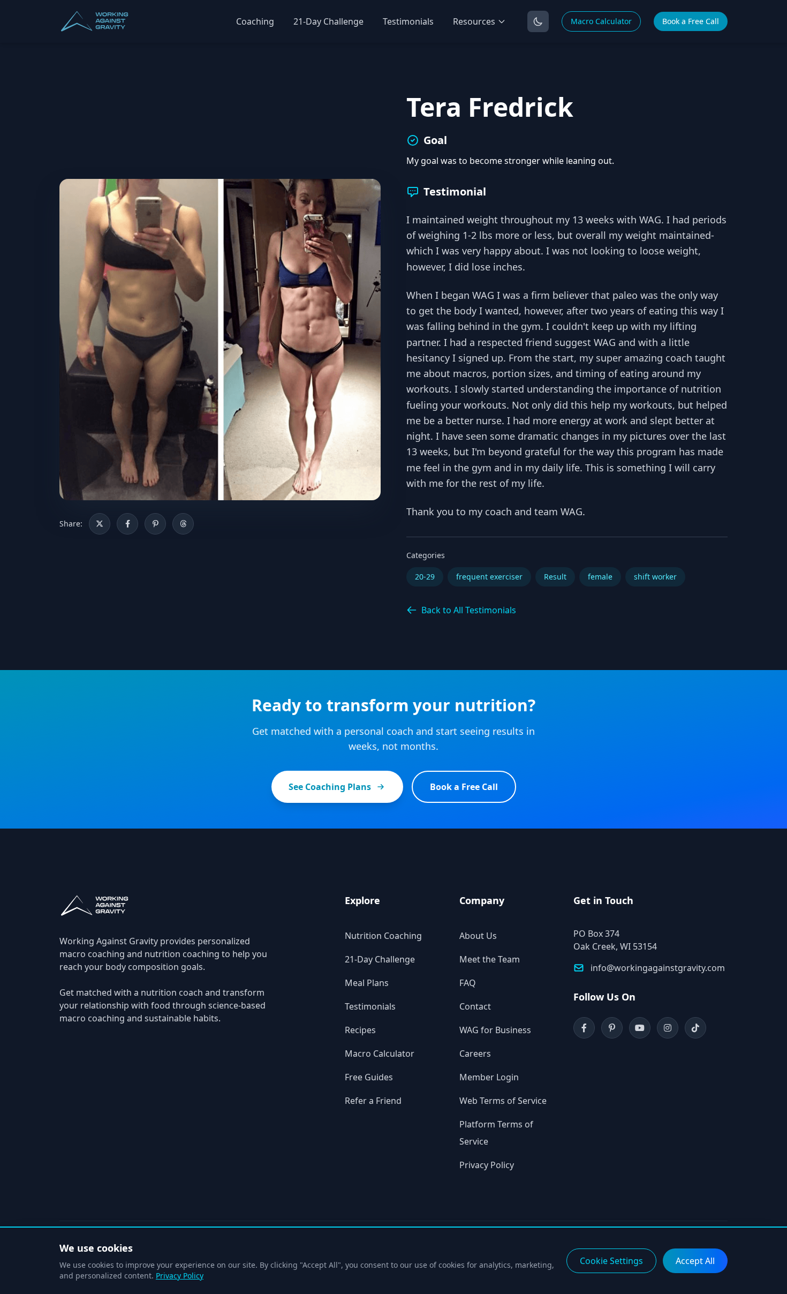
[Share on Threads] (183, 524)
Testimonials (408, 21)
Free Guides (369, 1077)
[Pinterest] (612, 1028)
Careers (475, 1053)
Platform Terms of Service (496, 1132)
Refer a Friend (373, 1101)
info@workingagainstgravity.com (658, 968)
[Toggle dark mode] (538, 21)
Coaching (255, 21)
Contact (475, 1006)
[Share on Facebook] (127, 524)
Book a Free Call (690, 21)
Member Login (489, 1077)
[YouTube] (639, 1028)
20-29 (425, 576)
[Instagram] (667, 1028)
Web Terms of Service (503, 1101)
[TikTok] (695, 1028)
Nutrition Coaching (383, 936)
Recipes (360, 1030)
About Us (478, 936)
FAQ (467, 983)
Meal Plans (367, 983)
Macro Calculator (601, 21)
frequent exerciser (489, 576)
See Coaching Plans (330, 787)
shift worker (655, 576)
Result (555, 576)
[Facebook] (584, 1028)
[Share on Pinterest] (155, 524)
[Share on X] (99, 524)
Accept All (695, 1261)
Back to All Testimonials (468, 610)
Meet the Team (489, 959)
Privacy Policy (486, 1165)
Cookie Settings (611, 1261)
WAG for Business (495, 1030)
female (600, 576)
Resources (474, 21)
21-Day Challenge (328, 21)
